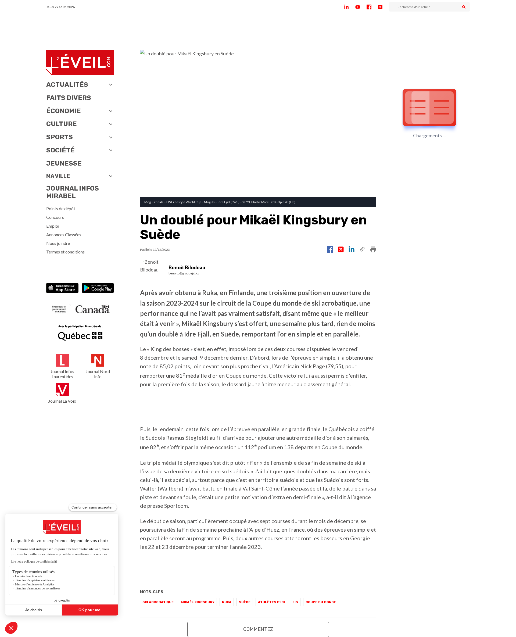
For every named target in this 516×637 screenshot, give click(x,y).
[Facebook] (372, 7)
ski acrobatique (158, 602)
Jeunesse (64, 163)
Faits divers (68, 98)
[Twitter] (383, 7)
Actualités (67, 84)
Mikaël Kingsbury (197, 602)
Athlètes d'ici (271, 602)
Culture (61, 124)
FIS (295, 602)
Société (60, 150)
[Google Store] (98, 288)
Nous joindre (58, 243)
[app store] (62, 288)
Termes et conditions (65, 251)
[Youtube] (361, 7)
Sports (59, 137)
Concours (55, 217)
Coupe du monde (321, 602)
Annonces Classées (63, 234)
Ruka (226, 602)
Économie (63, 111)
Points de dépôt (60, 208)
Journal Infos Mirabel (72, 192)
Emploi (52, 225)
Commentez (258, 629)
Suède (244, 602)
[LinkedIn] (349, 7)
